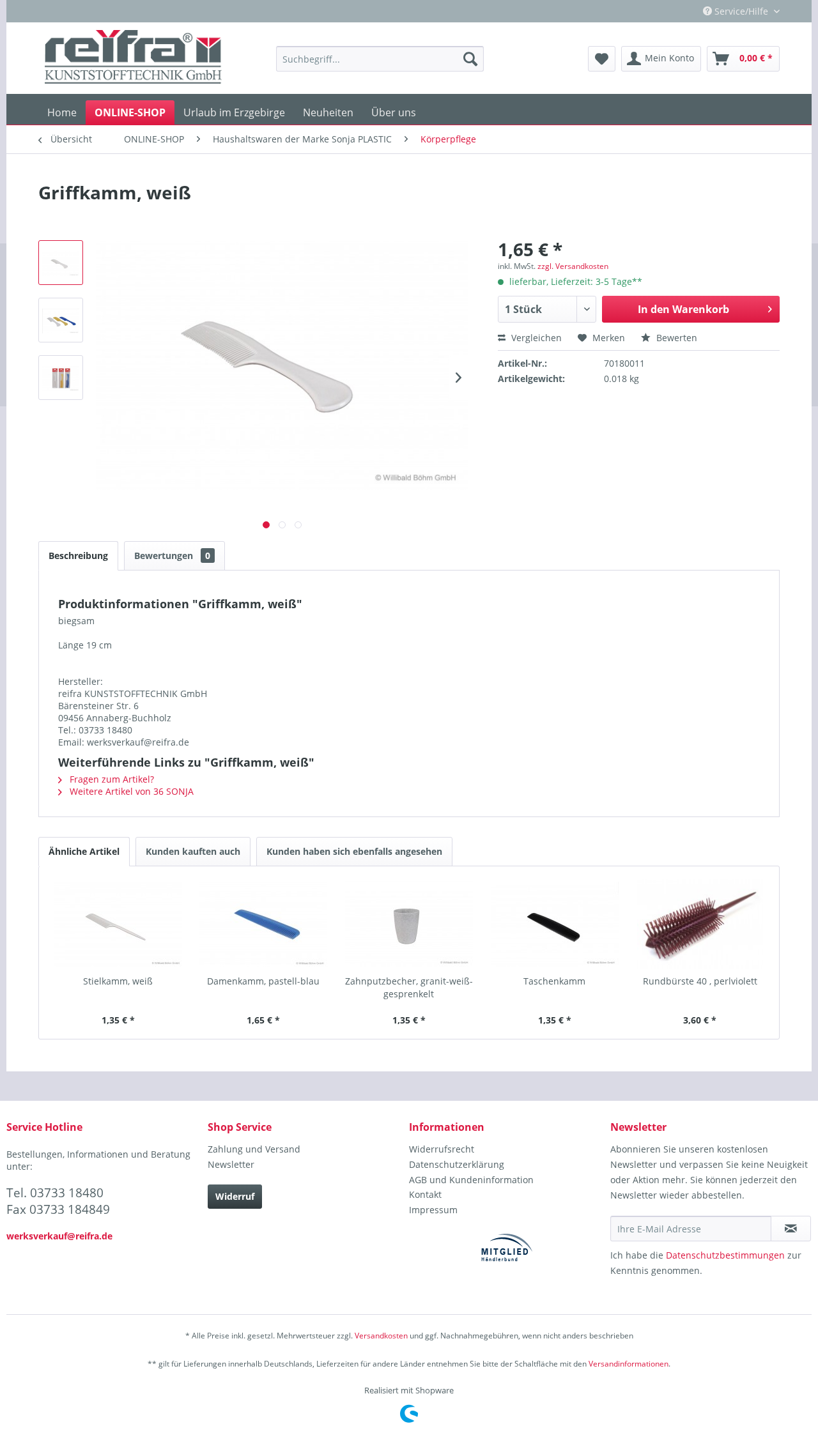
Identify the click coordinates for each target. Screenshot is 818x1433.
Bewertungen (172, 555)
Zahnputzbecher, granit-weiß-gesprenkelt (409, 987)
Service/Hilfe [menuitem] (741, 11)
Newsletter (231, 1164)
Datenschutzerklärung (456, 1164)
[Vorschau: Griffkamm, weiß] (60, 262)
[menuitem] (380, 59)
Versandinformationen (628, 1363)
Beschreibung (78, 555)
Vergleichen (535, 338)
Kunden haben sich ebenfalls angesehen (354, 851)
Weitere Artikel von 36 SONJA (130, 791)
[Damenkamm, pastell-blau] (263, 924)
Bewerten (675, 338)
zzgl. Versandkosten (572, 266)
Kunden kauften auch (193, 851)
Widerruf (234, 1196)
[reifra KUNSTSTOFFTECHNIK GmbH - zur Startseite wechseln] (133, 59)
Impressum (433, 1210)
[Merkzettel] (601, 59)
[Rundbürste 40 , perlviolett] (699, 924)
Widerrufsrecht (441, 1149)
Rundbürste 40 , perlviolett (700, 981)
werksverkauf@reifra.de (59, 1236)
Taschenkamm (554, 981)
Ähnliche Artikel (84, 851)
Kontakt (425, 1194)
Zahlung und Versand (254, 1149)
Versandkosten (381, 1335)
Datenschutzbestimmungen (725, 1255)
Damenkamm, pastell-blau (263, 981)
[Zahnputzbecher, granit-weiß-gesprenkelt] (409, 924)
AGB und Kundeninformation (471, 1180)
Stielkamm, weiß (118, 981)
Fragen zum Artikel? (110, 779)
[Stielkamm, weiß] (118, 924)
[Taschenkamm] (554, 924)
